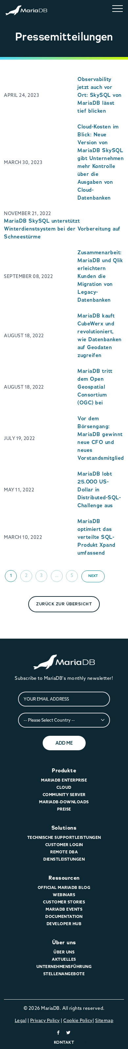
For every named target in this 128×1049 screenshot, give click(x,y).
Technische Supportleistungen (64, 837)
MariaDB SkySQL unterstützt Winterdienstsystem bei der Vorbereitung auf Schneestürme (62, 228)
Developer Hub (64, 923)
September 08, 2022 (28, 276)
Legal (21, 1020)
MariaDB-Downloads (64, 801)
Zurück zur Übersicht (64, 604)
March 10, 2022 (23, 537)
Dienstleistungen (64, 859)
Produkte (64, 770)
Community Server (64, 794)
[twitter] (68, 1032)
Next (93, 575)
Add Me (64, 743)
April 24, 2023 (21, 95)
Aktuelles (64, 959)
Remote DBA (64, 851)
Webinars (64, 894)
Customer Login (64, 844)
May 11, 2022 (19, 490)
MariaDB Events (64, 909)
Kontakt (64, 1042)
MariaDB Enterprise (64, 780)
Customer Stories (64, 901)
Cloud (64, 787)
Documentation (64, 916)
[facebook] (58, 1032)
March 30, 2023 (23, 162)
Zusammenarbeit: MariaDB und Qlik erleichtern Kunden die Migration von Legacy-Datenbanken (100, 276)
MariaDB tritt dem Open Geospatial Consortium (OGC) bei (95, 387)
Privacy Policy (45, 1020)
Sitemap (104, 1020)
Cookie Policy (78, 1020)
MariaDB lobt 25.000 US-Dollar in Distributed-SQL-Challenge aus (99, 489)
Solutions (64, 827)
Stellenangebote (64, 973)
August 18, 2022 (24, 336)
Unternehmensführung (64, 966)
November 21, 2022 (27, 213)
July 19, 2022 (19, 438)
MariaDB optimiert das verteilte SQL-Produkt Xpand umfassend (96, 537)
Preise (64, 809)
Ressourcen (64, 877)
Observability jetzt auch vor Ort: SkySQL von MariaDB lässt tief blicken (99, 95)
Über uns (64, 942)
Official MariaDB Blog (64, 887)
